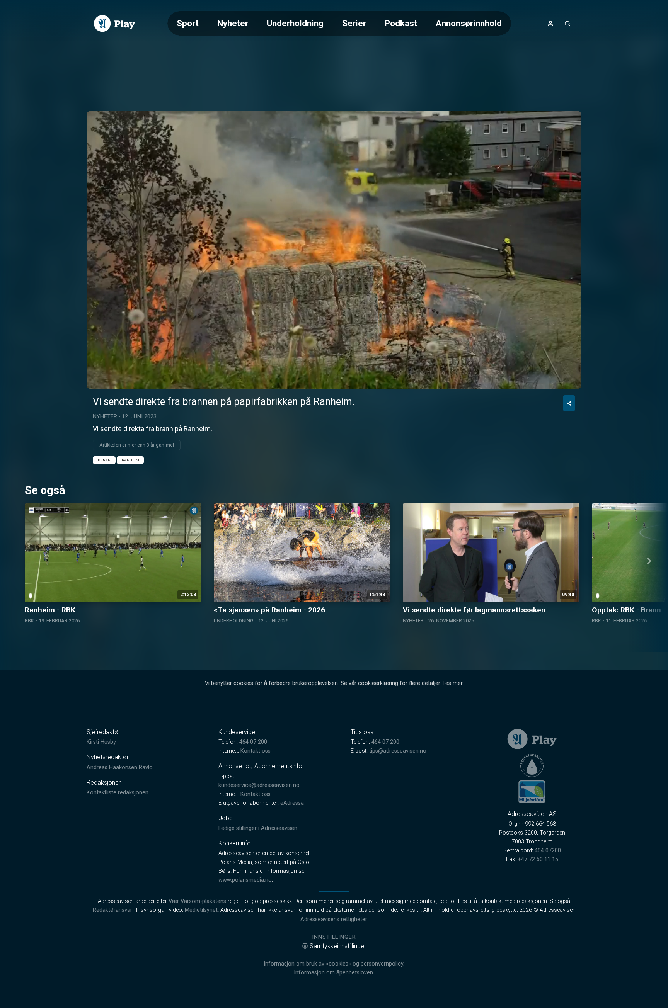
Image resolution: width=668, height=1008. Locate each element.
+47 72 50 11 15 (538, 859)
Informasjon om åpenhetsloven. (334, 972)
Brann (104, 460)
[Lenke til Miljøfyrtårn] (532, 791)
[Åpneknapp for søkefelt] (567, 23)
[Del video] (569, 403)
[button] (334, 250)
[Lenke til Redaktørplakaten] (532, 765)
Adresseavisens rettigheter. (334, 919)
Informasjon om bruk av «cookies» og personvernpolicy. (334, 963)
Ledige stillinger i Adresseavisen (257, 828)
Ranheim (130, 460)
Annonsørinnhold (469, 23)
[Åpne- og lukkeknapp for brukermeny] (550, 23)
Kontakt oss (255, 751)
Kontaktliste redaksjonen (117, 792)
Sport (188, 23)
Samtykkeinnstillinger (338, 946)
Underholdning (295, 23)
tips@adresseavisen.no (397, 751)
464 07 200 (253, 742)
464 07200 (548, 850)
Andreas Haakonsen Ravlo (120, 767)
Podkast (401, 23)
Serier (354, 23)
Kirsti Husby (101, 742)
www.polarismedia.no (245, 880)
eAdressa (292, 803)
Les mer (452, 683)
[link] (114, 23)
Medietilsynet (201, 910)
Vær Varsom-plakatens (197, 901)
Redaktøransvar (112, 910)
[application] (334, 250)
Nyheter (232, 23)
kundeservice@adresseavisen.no (259, 785)
